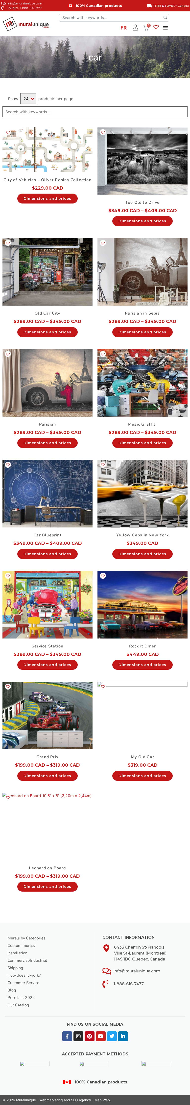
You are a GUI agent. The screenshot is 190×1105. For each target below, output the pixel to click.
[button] (165, 28)
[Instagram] (78, 1036)
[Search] (165, 18)
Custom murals (21, 945)
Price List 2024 (21, 997)
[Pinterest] (90, 1036)
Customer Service (23, 983)
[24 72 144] (28, 98)
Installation (17, 953)
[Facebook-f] (67, 1036)
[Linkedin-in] (123, 1036)
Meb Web (102, 1100)
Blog (11, 990)
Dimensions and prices (47, 198)
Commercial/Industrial (27, 960)
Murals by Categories (26, 938)
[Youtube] (101, 1036)
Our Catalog (18, 1005)
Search (183, 112)
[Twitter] (112, 1036)
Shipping (15, 968)
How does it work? (24, 975)
